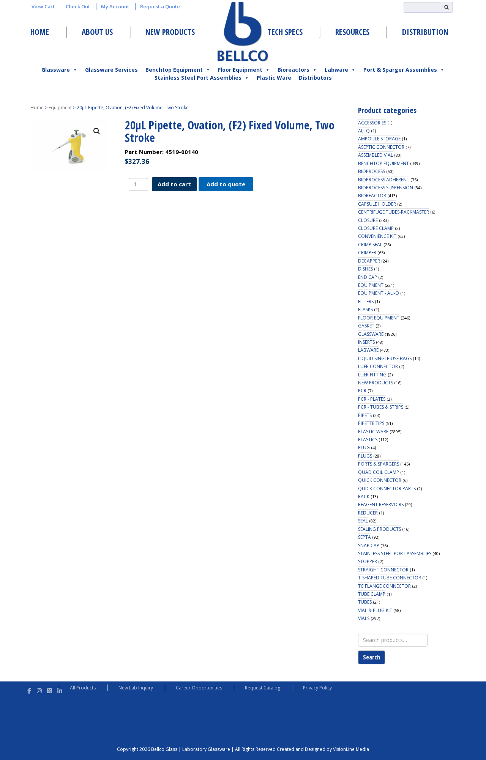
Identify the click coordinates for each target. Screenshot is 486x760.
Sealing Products (379, 529)
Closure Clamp (376, 228)
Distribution (425, 32)
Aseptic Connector (381, 147)
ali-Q (364, 130)
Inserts (366, 342)
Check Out (78, 6)
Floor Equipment (240, 69)
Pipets (365, 415)
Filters (366, 301)
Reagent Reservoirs (381, 504)
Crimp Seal (370, 244)
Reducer (368, 513)
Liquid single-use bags (385, 358)
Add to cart (174, 184)
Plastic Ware (274, 77)
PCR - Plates (371, 399)
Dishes (365, 269)
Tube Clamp (371, 594)
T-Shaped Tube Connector (389, 577)
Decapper (369, 261)
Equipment (60, 107)
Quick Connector (379, 480)
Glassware (55, 69)
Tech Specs (285, 32)
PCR (362, 390)
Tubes (365, 602)
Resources (352, 32)
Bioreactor (372, 195)
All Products (83, 687)
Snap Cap (368, 545)
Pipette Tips (371, 423)
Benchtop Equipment (174, 69)
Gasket (366, 326)
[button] (97, 131)
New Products (170, 32)
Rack (363, 496)
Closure (368, 220)
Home (39, 32)
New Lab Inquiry (135, 687)
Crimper (367, 252)
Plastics (367, 439)
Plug (364, 447)
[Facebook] (29, 689)
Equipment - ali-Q (378, 293)
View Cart (43, 6)
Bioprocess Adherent (383, 179)
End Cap (367, 277)
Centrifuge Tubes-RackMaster (393, 212)
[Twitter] (49, 689)
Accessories (372, 123)
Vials (363, 618)
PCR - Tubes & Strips (380, 407)
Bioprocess (371, 171)
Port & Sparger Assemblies (400, 69)
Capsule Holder (377, 204)
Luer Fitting (372, 374)
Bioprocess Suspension (385, 187)
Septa (364, 537)
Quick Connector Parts (387, 488)
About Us (97, 32)
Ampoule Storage (379, 138)
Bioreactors (293, 69)
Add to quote (226, 184)
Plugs (365, 456)
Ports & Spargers (378, 464)
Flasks (365, 309)
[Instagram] (39, 689)
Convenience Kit (377, 236)
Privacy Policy (317, 687)
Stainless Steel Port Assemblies (198, 77)
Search (371, 657)
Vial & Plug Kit (375, 610)
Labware (336, 69)
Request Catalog (262, 687)
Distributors (315, 77)
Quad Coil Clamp (378, 472)
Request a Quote (160, 6)
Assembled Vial (375, 155)
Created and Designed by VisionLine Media (323, 749)
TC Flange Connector (384, 586)
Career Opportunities (199, 687)
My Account (115, 6)
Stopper (367, 561)
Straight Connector (383, 569)
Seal (363, 521)
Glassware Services (111, 69)
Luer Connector (378, 366)
